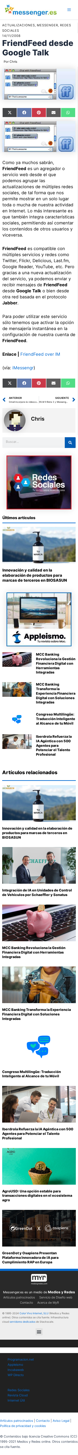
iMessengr (23, 367)
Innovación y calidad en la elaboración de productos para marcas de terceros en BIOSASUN (34, 575)
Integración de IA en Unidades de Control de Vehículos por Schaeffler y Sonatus (37, 892)
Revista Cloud (18, 1395)
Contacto (26, 1302)
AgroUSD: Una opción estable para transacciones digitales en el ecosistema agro (37, 1195)
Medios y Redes (61, 1292)
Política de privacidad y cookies (23, 1426)
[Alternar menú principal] (69, 9)
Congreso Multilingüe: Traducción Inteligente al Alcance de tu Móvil (55, 718)
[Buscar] (70, 442)
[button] (39, 1331)
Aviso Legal (61, 1421)
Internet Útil (16, 1400)
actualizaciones (18, 25)
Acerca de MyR (48, 1302)
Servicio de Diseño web (55, 1297)
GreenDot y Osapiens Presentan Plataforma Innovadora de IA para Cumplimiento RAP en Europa (30, 1257)
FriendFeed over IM (40, 354)
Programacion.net (21, 1359)
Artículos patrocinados (19, 1297)
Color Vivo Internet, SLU (34, 1313)
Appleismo (15, 1365)
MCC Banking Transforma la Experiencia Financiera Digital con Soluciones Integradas (55, 693)
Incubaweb (16, 1370)
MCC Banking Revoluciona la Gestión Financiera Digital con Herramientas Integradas (55, 663)
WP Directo (16, 1375)
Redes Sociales (19, 1390)
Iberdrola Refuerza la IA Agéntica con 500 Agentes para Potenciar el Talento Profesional (54, 745)
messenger (47, 25)
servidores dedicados (22, 1321)
